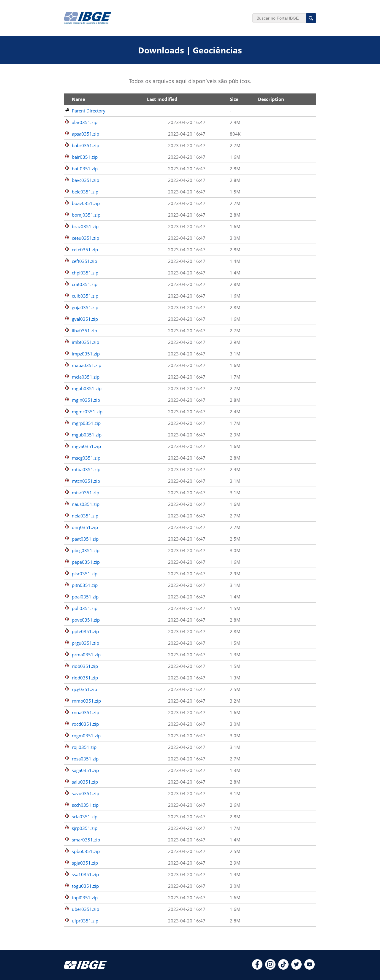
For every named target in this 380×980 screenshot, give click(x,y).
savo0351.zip (85, 793)
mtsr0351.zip (85, 492)
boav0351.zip (86, 203)
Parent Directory (88, 111)
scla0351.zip (84, 816)
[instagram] (270, 968)
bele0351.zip (85, 192)
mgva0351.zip (86, 446)
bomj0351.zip (86, 215)
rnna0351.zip (85, 712)
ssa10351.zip (85, 874)
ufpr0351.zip (85, 921)
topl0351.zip (85, 897)
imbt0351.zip (85, 342)
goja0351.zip (85, 307)
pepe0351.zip (86, 562)
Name (78, 99)
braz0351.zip (85, 226)
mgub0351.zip (87, 435)
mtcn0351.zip (86, 481)
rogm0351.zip (86, 735)
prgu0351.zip (85, 643)
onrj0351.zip (85, 527)
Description (271, 99)
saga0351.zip (85, 770)
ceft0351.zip (84, 261)
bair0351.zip (85, 157)
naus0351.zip (85, 504)
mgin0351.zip (86, 400)
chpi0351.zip (85, 273)
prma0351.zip (86, 654)
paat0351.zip (85, 539)
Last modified (162, 99)
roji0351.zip (84, 747)
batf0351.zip (85, 168)
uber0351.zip (85, 909)
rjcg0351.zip (84, 689)
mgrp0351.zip (86, 423)
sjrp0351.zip (84, 828)
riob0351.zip (85, 666)
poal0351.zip (85, 597)
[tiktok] (283, 968)
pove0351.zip (86, 620)
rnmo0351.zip (86, 701)
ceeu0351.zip (85, 238)
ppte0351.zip (85, 631)
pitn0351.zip (85, 585)
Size (234, 99)
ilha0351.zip (84, 330)
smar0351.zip (86, 840)
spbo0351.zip (86, 851)
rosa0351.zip (85, 759)
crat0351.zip (84, 284)
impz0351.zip (86, 354)
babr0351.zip (85, 145)
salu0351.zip (85, 782)
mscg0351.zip (86, 458)
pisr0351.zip (84, 573)
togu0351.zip (85, 886)
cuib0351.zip (85, 296)
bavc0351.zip (85, 180)
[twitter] (296, 968)
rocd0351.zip (85, 724)
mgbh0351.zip (87, 388)
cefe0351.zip (85, 249)
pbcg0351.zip (85, 550)
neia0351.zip (85, 516)
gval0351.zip (85, 319)
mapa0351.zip (86, 365)
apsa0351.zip (85, 134)
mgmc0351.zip (87, 411)
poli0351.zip (84, 608)
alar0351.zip (84, 122)
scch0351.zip (85, 805)
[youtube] (309, 968)
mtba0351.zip (86, 469)
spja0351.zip (85, 863)
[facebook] (257, 968)
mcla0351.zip (85, 377)
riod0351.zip (85, 678)
